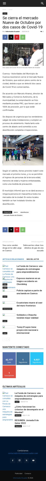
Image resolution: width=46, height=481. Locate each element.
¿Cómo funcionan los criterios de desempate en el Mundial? (29, 409)
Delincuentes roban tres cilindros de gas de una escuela (33, 248)
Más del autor (33, 259)
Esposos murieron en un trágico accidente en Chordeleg (28, 281)
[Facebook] (5, 37)
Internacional (7, 309)
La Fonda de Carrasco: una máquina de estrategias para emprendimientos (29, 269)
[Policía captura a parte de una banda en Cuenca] (9, 293)
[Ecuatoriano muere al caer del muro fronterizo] (9, 305)
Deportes (18, 426)
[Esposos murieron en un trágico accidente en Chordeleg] (9, 281)
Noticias (18, 415)
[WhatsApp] (22, 37)
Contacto (28, 473)
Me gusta (9, 353)
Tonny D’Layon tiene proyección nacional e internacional (27, 330)
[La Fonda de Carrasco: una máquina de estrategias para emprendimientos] (9, 277)
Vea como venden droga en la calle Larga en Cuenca (12, 248)
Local (10, 9)
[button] (4, 3)
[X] (11, 37)
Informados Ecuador (12, 31)
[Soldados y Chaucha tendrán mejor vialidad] (9, 317)
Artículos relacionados (13, 259)
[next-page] (8, 339)
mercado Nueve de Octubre (13, 215)
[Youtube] (33, 460)
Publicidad (18, 473)
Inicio (4, 9)
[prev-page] (4, 339)
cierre (16, 212)
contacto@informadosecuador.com (23, 453)
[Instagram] (19, 460)
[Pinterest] (16, 37)
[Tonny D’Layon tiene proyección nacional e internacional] (9, 330)
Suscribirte (9, 366)
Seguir (23, 353)
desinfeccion (24, 212)
